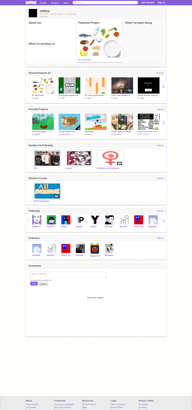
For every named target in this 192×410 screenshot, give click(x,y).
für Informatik (84, 59)
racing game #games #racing (69, 95)
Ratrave (90, 134)
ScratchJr (143, 407)
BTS (35, 168)
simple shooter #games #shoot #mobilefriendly (149, 95)
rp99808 (37, 134)
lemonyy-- (109, 226)
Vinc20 (64, 226)
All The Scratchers (42, 201)
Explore (55, 2)
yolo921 (93, 226)
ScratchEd (143, 404)
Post (34, 283)
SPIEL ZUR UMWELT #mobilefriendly (122, 95)
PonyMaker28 (153, 226)
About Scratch (32, 404)
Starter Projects (89, 404)
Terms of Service (117, 404)
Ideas (66, 2)
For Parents (31, 407)
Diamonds (89, 131)
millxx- (36, 98)
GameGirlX (118, 134)
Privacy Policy (116, 407)
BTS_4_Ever (144, 134)
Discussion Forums (62, 407)
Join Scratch (147, 2)
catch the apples (39, 131)
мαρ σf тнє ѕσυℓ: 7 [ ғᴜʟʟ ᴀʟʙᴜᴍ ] (149, 131)
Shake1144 (95, 256)
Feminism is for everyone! (108, 168)
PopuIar (79, 226)
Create (43, 2)
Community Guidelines (64, 404)
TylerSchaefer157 (124, 226)
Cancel (43, 283)
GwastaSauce (66, 134)
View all (160, 72)
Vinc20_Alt (138, 226)
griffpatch (36, 226)
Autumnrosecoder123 (81, 255)
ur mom (68, 168)
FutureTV (50, 226)
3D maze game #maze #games (96, 95)
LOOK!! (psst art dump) (121, 131)
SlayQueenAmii (110, 255)
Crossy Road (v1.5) (66, 131)
